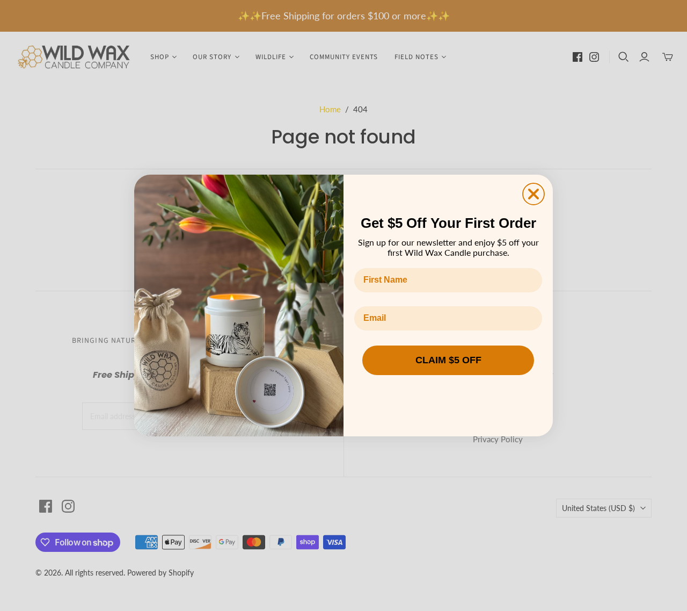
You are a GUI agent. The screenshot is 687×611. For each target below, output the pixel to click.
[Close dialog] (533, 194)
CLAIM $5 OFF (448, 360)
